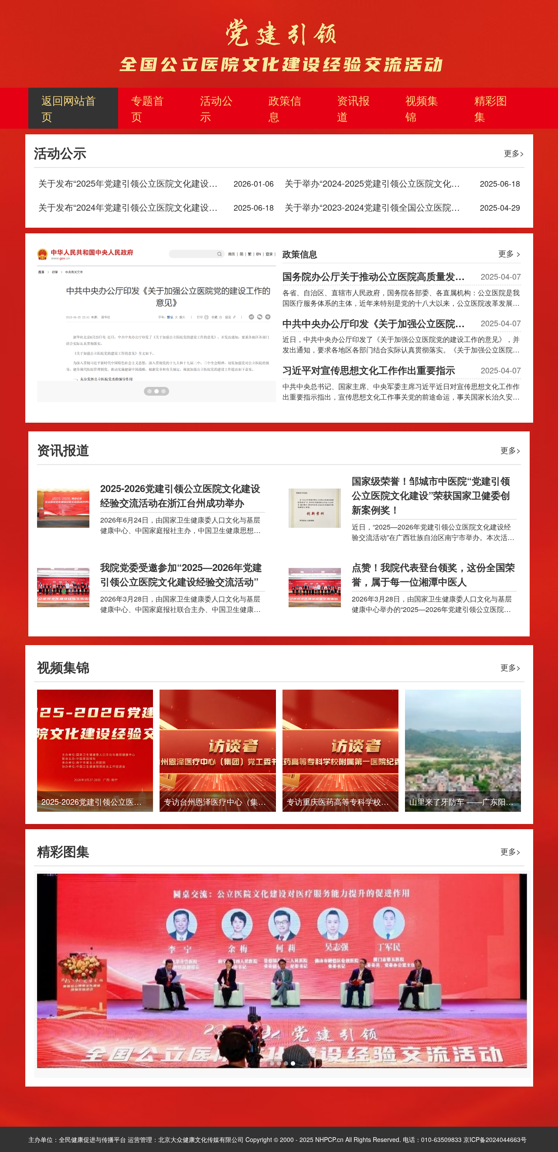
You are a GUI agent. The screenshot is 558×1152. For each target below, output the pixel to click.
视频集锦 (421, 108)
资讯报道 (353, 108)
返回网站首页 (68, 108)
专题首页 (147, 108)
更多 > (509, 253)
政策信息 (285, 108)
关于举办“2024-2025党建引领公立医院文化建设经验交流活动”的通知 (417, 183)
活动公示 (216, 108)
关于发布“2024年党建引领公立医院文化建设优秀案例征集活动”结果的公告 (181, 207)
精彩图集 (490, 108)
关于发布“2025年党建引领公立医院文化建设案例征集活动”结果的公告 (173, 183)
